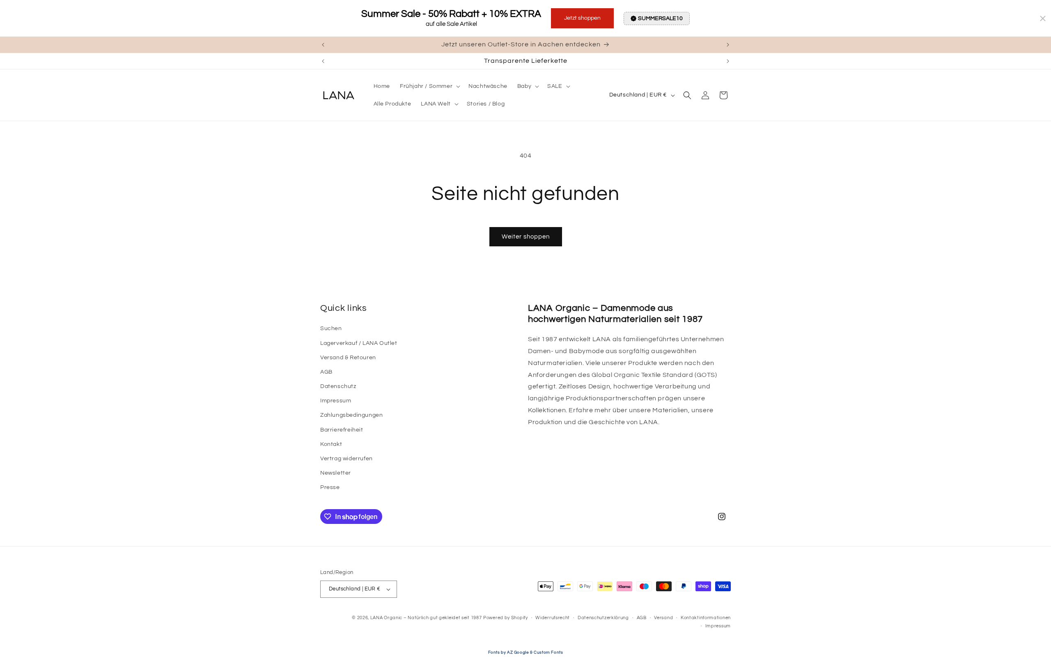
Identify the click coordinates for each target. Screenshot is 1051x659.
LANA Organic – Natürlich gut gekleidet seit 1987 (426, 617)
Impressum (335, 401)
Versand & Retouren (348, 357)
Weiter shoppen (526, 237)
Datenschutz (338, 386)
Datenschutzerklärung (603, 617)
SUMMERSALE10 (660, 18)
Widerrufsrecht (552, 617)
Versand (663, 617)
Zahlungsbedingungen (351, 415)
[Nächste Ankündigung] (728, 45)
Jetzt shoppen (582, 18)
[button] (429, 86)
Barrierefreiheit (341, 430)
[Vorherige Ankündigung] (323, 45)
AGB (326, 372)
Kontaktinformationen (706, 617)
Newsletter (335, 473)
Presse (330, 488)
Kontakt (331, 444)
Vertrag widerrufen (346, 459)
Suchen (331, 328)
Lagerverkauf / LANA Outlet (358, 343)
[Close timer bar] (1043, 18)
